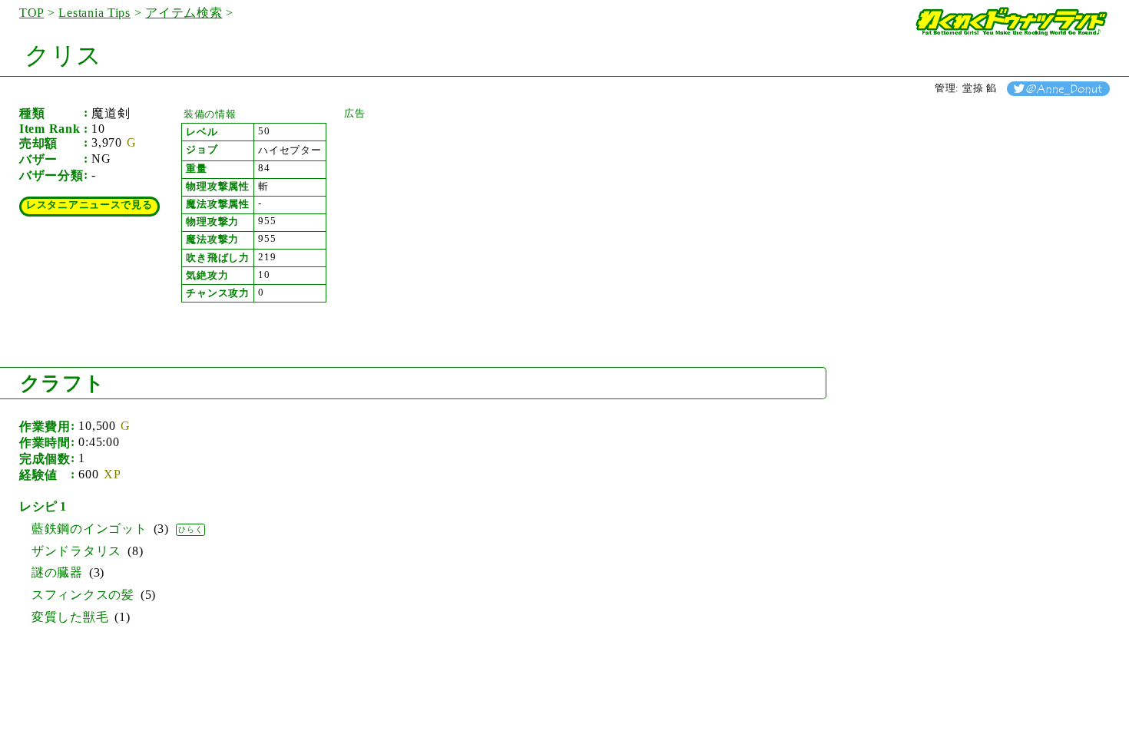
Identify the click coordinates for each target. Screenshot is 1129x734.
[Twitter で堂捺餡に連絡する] (1058, 88)
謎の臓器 (57, 572)
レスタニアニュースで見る (89, 205)
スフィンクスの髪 (82, 594)
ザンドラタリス (76, 550)
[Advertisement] (459, 216)
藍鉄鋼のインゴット (89, 528)
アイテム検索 (183, 12)
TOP (31, 12)
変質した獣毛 (69, 616)
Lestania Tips (94, 12)
